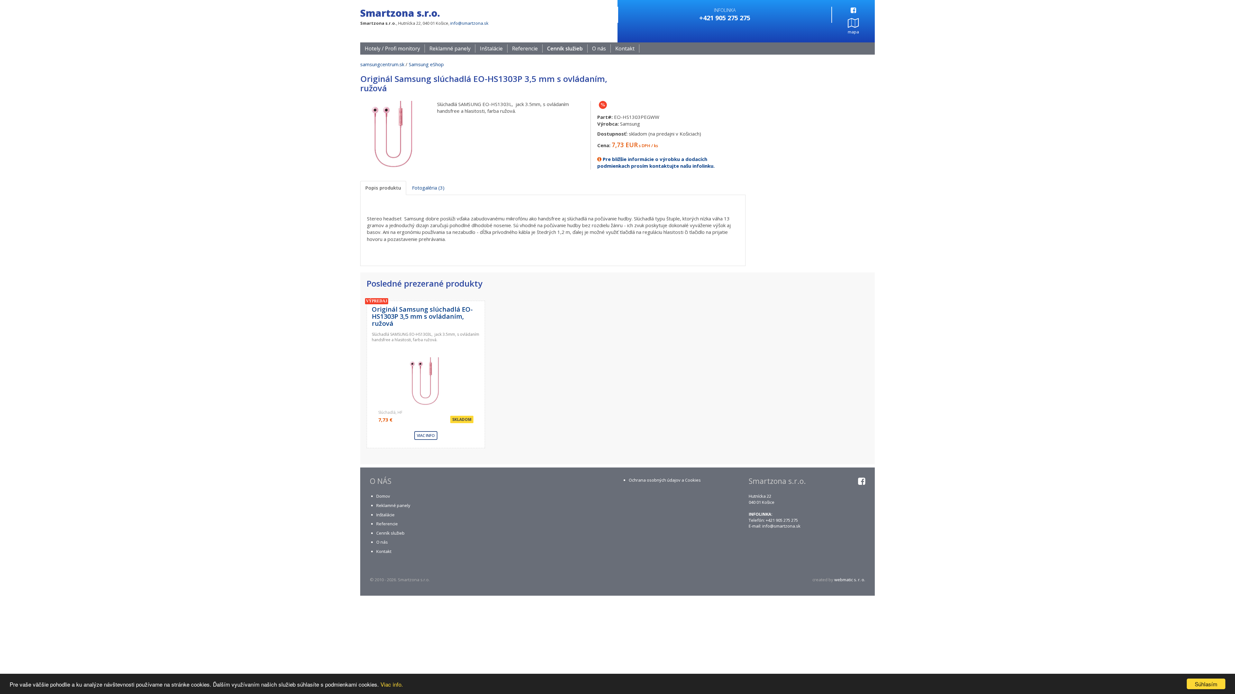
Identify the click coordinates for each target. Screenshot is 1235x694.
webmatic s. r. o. (849, 580)
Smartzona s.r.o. (400, 13)
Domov (383, 496)
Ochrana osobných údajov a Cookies (665, 480)
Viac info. (391, 684)
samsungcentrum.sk (382, 64)
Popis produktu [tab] (383, 187)
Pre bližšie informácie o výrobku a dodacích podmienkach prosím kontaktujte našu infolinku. (656, 162)
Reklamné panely (450, 48)
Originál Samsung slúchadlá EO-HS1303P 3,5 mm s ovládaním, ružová (422, 316)
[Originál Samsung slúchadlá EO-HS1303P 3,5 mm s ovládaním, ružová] (393, 133)
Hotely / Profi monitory (392, 48)
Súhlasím (1206, 684)
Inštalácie (491, 48)
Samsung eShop (426, 64)
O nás (599, 48)
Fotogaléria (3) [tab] (428, 187)
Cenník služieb (565, 48)
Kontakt (625, 48)
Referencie (525, 48)
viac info (426, 435)
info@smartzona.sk (469, 23)
